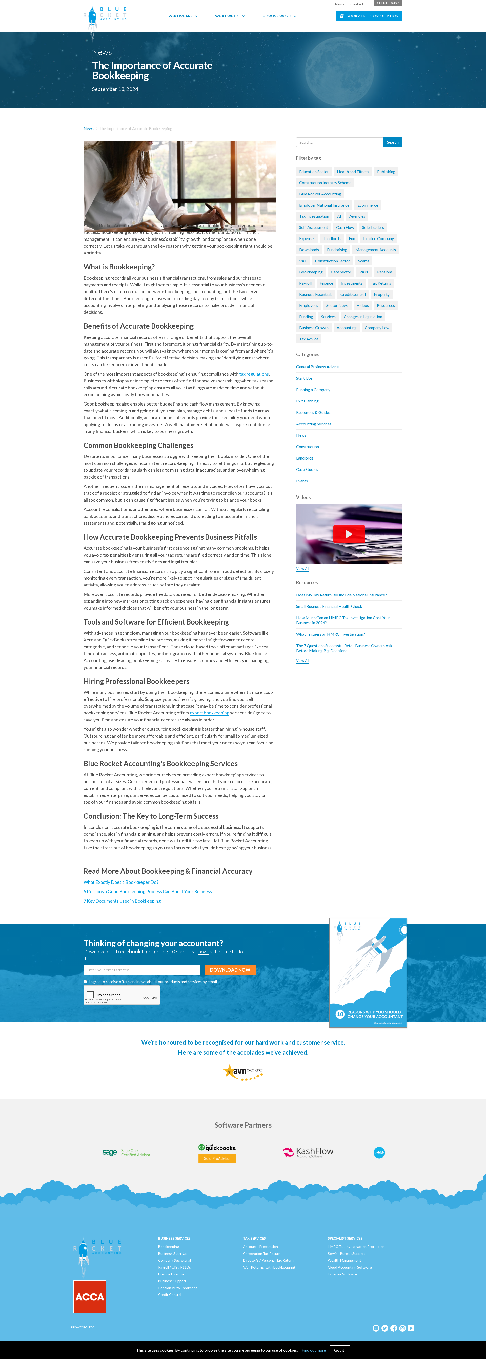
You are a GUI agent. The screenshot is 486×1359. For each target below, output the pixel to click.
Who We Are (180, 16)
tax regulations (254, 374)
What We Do (227, 16)
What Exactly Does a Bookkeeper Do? (121, 882)
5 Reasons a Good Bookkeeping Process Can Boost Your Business (148, 891)
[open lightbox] (180, 179)
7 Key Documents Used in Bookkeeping (122, 901)
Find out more (314, 1350)
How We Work (276, 16)
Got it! (340, 1350)
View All (302, 568)
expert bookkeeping (209, 712)
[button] (186, 16)
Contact (356, 4)
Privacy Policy (82, 1327)
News (339, 4)
